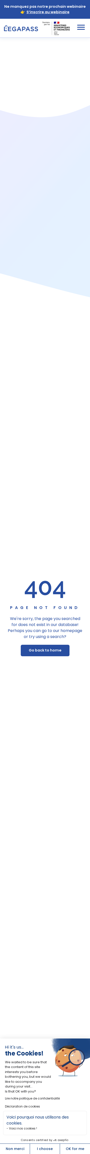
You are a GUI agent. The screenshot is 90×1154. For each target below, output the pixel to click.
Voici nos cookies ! (23, 1128)
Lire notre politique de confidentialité (32, 1098)
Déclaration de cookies (22, 1106)
